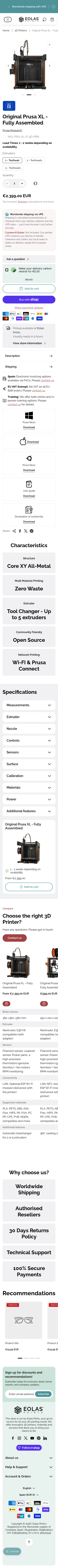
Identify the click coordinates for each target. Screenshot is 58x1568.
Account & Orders (18, 1476)
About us (11, 1457)
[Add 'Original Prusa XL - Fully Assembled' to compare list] (35, 183)
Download (29, 427)
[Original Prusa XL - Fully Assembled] (19, 963)
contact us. (38, 390)
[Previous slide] (9, 7)
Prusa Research (12, 130)
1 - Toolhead (12, 160)
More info (29, 279)
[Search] (44, 19)
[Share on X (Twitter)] (26, 531)
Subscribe (43, 1394)
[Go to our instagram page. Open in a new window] (19, 1438)
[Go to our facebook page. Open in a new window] (13, 1438)
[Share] (14, 531)
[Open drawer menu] (8, 19)
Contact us (15, 937)
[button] (29, 94)
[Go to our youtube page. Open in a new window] (32, 1438)
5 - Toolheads (13, 168)
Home (6, 30)
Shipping (22, 201)
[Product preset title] (23, 1320)
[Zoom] (49, 45)
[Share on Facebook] (20, 531)
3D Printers (21, 30)
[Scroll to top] (29, 1542)
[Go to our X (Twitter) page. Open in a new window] (26, 1438)
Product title (12, 1343)
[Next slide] (49, 7)
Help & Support (16, 1467)
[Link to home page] (29, 1410)
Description (12, 355)
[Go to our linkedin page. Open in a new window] (45, 1438)
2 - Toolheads (34, 160)
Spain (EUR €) (27, 1494)
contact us (47, 380)
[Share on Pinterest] (32, 531)
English (27, 1488)
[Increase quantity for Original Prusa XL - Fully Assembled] (22, 183)
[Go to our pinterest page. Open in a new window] (39, 1438)
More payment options (29, 307)
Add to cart (31, 886)
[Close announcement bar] (53, 7)
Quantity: (8, 175)
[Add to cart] (6, 1003)
